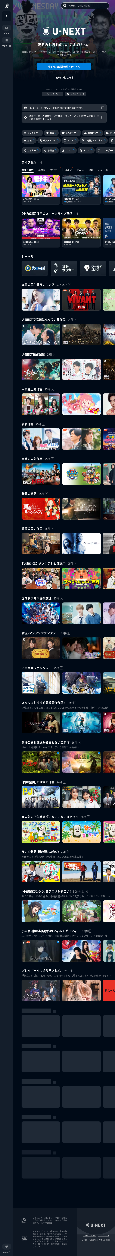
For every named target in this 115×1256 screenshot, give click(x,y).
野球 (91, 169)
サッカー (55, 169)
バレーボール (105, 169)
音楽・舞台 (28, 169)
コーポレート (103, 1235)
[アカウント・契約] (6, 16)
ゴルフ (68, 169)
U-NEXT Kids (104, 1240)
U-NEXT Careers (89, 1235)
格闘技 (42, 169)
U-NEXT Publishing (89, 1240)
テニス (80, 169)
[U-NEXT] (6, 5)
